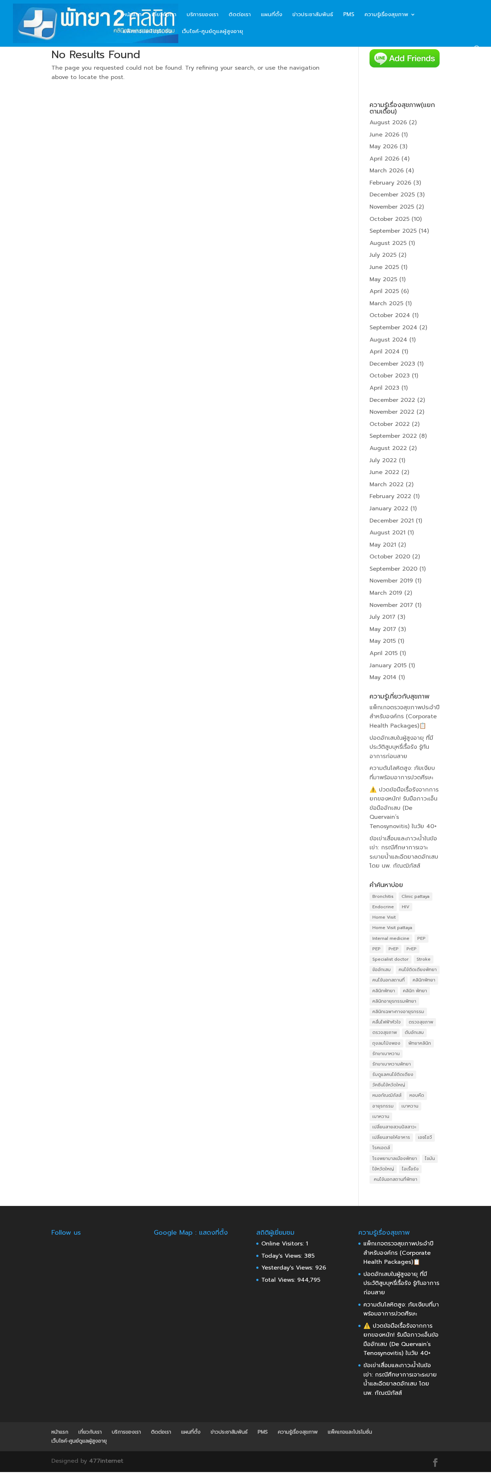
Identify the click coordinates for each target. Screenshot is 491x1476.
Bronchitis (383, 896)
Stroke (424, 959)
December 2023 (392, 363)
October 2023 (390, 375)
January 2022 (389, 508)
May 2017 (383, 629)
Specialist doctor (390, 959)
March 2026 (387, 170)
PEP (421, 938)
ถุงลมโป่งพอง (386, 1043)
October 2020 (390, 556)
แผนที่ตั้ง (271, 15)
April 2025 (384, 291)
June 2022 (384, 472)
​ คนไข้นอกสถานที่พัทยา (394, 1179)
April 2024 (385, 351)
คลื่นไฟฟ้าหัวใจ (386, 1022)
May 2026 (384, 146)
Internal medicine (390, 938)
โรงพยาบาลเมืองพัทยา (394, 1158)
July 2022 (383, 460)
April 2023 (384, 388)
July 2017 (382, 617)
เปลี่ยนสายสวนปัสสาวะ (394, 1127)
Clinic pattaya (415, 896)
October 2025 (389, 219)
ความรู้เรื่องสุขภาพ (386, 15)
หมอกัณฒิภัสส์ (386, 1095)
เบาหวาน (409, 1106)
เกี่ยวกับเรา (164, 15)
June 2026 (384, 134)
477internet (106, 1461)
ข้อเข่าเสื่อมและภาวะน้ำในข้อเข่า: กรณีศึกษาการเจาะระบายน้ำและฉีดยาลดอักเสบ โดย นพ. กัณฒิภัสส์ (404, 852)
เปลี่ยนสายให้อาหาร (391, 1137)
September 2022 (393, 436)
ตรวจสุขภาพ (421, 1022)
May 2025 (383, 279)
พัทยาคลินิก (419, 1043)
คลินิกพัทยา (424, 980)
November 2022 (392, 412)
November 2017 (391, 605)
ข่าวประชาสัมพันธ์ (312, 15)
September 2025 (393, 231)
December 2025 (392, 194)
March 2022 (387, 484)
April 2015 (384, 653)
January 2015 (388, 665)
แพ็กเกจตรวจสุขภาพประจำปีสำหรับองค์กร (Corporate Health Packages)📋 (405, 716)
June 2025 (384, 267)
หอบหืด (416, 1095)
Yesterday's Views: (288, 1267)
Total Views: (279, 1280)
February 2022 (390, 496)
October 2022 (390, 424)
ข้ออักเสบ (381, 969)
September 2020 (393, 569)
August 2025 (388, 243)
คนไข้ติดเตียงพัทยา (418, 969)
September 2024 (393, 327)
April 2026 (384, 158)
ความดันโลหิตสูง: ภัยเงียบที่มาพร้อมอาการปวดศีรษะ (402, 773)
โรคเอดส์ (381, 1148)
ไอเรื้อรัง (410, 1169)
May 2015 (383, 641)
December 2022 (392, 400)
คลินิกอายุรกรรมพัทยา (394, 1001)
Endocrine (383, 907)
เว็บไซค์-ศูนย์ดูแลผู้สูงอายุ (212, 32)
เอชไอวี (425, 1137)
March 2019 (386, 593)
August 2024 (388, 339)
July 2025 (383, 255)
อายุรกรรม (383, 1106)
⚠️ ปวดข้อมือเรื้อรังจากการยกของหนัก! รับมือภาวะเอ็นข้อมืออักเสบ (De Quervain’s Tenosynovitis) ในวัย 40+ (404, 808)
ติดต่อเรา (240, 15)
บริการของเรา (203, 15)
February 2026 (390, 182)
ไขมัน (430, 1158)
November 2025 (392, 207)
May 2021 (383, 544)
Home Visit (384, 917)
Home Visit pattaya (392, 927)
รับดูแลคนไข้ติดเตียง (392, 1074)
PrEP (394, 949)
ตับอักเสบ (414, 1032)
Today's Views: (282, 1256)
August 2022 (388, 448)
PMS (348, 15)
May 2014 (383, 677)
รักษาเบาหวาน (386, 1053)
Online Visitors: (283, 1243)
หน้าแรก (132, 15)
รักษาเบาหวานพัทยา (391, 1064)
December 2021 (392, 520)
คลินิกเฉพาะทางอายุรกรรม (398, 1011)
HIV (405, 907)
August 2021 (387, 532)
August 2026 (388, 122)
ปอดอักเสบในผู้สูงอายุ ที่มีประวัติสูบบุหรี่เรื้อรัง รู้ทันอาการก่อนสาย (401, 747)
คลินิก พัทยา (415, 991)
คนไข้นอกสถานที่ (388, 980)
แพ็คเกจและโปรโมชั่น (147, 32)
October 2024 (390, 315)
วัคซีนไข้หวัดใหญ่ (388, 1085)
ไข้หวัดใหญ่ (383, 1169)
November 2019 (391, 580)
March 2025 (386, 303)
